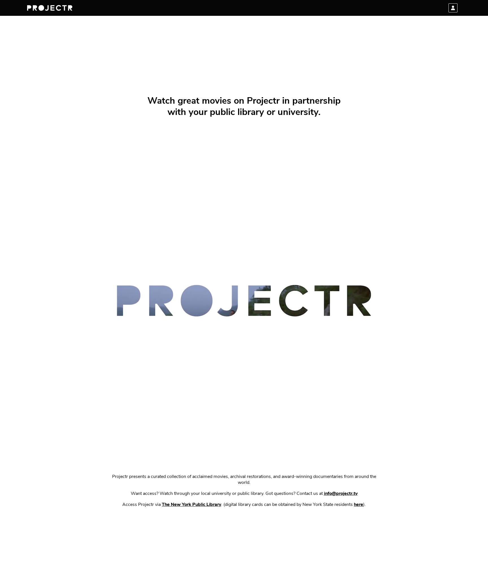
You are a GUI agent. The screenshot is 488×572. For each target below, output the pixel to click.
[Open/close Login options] (452, 7)
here (358, 505)
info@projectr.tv (341, 493)
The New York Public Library (191, 505)
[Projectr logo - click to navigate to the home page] (49, 8)
